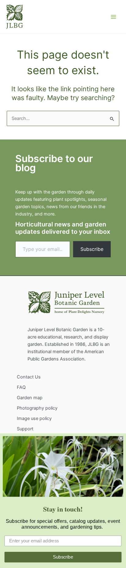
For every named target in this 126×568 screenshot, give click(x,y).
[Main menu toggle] (113, 16)
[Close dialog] (121, 438)
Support (25, 429)
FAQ (21, 387)
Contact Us (29, 377)
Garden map (30, 397)
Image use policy (34, 418)
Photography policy (37, 408)
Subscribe (91, 249)
